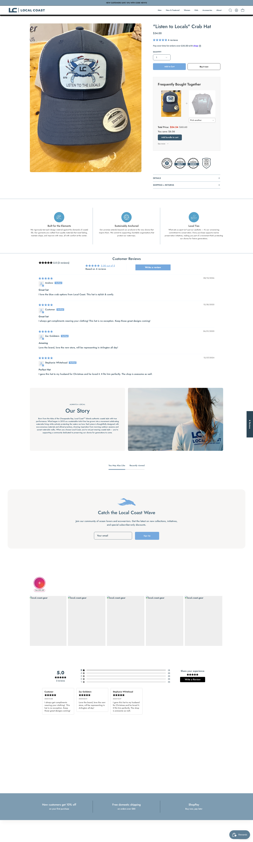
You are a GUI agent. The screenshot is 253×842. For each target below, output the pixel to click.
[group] (126, 3)
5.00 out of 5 (108, 265)
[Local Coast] (27, 10)
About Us (93, 822)
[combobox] (202, 120)
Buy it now (204, 66)
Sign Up (147, 535)
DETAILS (157, 178)
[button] (230, 10)
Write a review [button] (153, 267)
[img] (46, 278)
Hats (151, 822)
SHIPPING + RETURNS (163, 185)
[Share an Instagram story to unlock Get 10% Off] (40, 583)
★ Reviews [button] (249, 424)
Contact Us (94, 826)
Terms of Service (126, 822)
